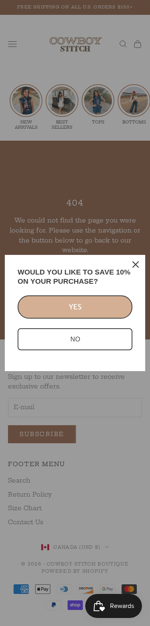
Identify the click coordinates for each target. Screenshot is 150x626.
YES (75, 306)
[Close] (135, 264)
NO (75, 339)
